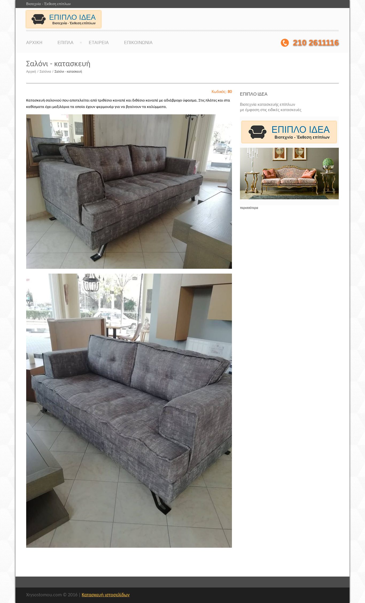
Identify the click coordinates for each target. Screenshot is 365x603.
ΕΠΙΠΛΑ (65, 42)
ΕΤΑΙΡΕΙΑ (99, 42)
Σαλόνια (46, 71)
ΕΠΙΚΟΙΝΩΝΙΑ (138, 42)
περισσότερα (249, 208)
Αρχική (32, 71)
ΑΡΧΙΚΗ (34, 42)
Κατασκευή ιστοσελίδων (106, 595)
